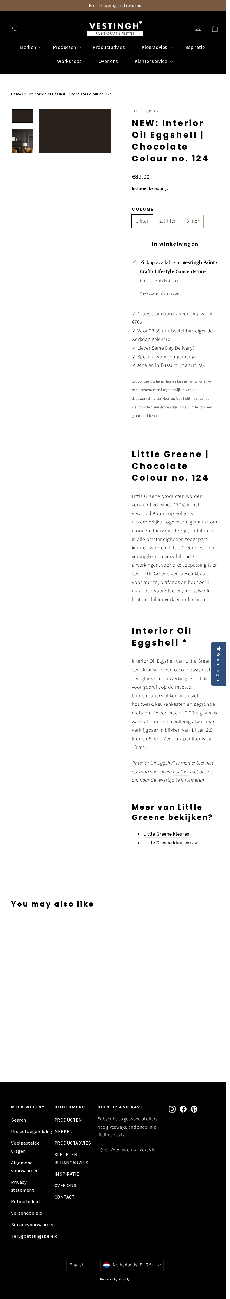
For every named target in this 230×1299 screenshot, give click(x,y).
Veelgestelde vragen (25, 1147)
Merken (28, 47)
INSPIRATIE (66, 1174)
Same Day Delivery (172, 348)
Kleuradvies (155, 47)
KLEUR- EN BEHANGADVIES (71, 1158)
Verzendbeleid (26, 1213)
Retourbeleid (25, 1201)
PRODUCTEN (68, 1120)
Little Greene (147, 111)
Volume (143, 209)
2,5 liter (167, 220)
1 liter (142, 220)
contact (181, 771)
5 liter (193, 220)
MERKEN (63, 1131)
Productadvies (109, 47)
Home (16, 94)
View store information (160, 293)
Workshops (70, 61)
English (77, 1265)
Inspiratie (195, 47)
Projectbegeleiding (28, 1131)
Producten (65, 47)
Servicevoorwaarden (28, 1225)
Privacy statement (22, 1186)
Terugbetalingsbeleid (28, 1236)
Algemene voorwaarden (25, 1167)
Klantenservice (152, 61)
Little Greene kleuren (166, 834)
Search (18, 1120)
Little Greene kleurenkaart (172, 842)
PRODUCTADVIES (71, 1143)
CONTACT (64, 1197)
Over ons (108, 61)
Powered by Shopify (115, 1279)
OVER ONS (65, 1185)
